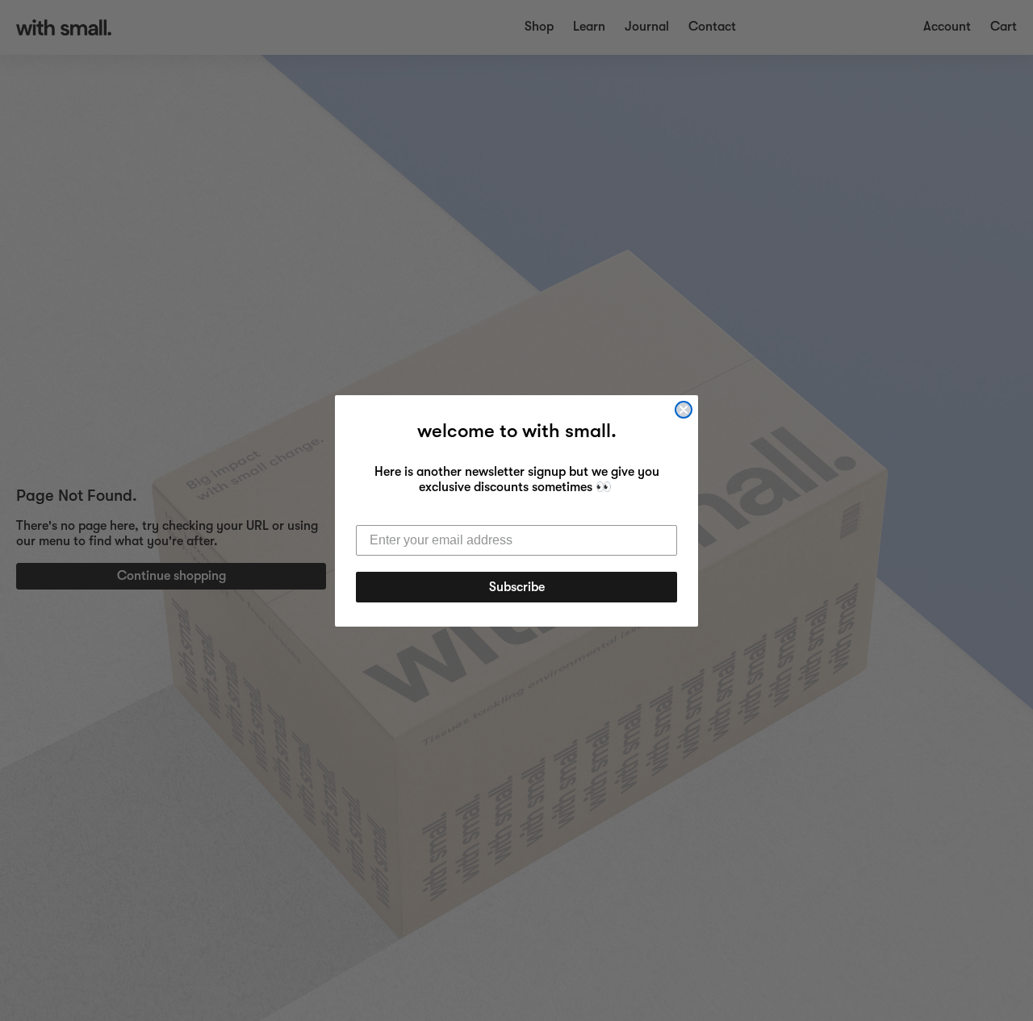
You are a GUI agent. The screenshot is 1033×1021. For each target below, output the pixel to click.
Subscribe (517, 587)
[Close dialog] (683, 410)
